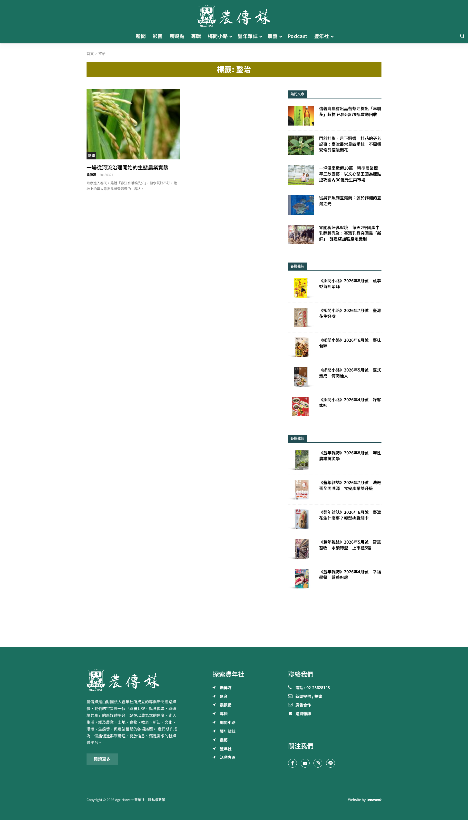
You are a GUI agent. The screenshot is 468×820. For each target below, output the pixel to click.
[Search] (462, 36)
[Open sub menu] (230, 36)
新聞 (91, 155)
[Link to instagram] (317, 763)
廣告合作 (303, 705)
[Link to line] (330, 763)
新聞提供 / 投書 (308, 696)
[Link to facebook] (292, 763)
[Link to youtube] (305, 763)
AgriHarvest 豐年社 (130, 800)
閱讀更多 (102, 759)
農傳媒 (91, 174)
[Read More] (133, 124)
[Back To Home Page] (133, 680)
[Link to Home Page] (234, 14)
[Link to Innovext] (374, 800)
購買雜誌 (303, 714)
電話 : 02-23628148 (312, 687)
